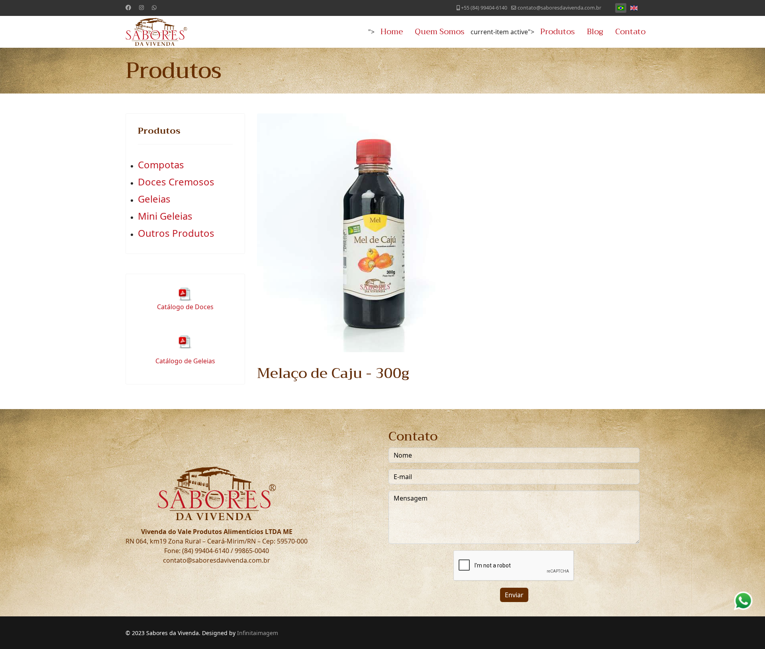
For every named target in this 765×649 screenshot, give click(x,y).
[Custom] (154, 7)
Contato (630, 32)
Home (392, 32)
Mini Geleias (165, 215)
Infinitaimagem (257, 633)
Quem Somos (440, 32)
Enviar (514, 595)
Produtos (557, 32)
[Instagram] (141, 7)
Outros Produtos (176, 233)
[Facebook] (128, 7)
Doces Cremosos (176, 181)
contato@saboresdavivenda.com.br (559, 7)
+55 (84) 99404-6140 (484, 7)
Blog (595, 32)
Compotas (161, 164)
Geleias (154, 198)
